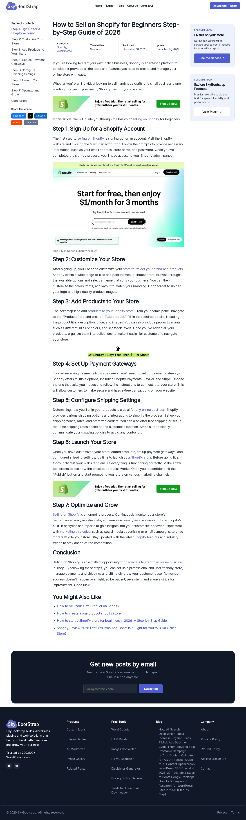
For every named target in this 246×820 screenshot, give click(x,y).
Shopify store (141, 457)
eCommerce (64, 50)
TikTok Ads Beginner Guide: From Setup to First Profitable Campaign (177, 747)
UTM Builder (120, 739)
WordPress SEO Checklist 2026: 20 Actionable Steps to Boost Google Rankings (177, 773)
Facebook (18, 115)
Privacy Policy (210, 739)
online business (153, 410)
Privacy (222, 812)
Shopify (61, 47)
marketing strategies (75, 531)
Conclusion (19, 100)
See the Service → (212, 58)
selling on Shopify (146, 119)
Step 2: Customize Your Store (27, 41)
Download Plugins (225, 6)
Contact (206, 768)
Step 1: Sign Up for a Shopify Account (25, 31)
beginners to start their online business (154, 562)
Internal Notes (76, 739)
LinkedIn (40, 115)
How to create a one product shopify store (89, 613)
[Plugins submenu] (115, 6)
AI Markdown (76, 749)
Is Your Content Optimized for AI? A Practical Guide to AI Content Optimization (177, 760)
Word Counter (121, 729)
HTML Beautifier (122, 759)
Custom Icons (76, 729)
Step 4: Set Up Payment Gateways (28, 62)
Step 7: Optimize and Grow (25, 92)
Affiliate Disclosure (213, 759)
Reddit (16, 122)
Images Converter (123, 749)
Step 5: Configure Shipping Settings (23, 72)
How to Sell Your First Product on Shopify (88, 606)
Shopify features (147, 537)
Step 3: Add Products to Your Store (27, 51)
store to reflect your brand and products (153, 269)
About (205, 729)
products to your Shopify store (111, 311)
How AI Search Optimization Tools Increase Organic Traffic (175, 734)
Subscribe (151, 689)
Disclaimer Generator (125, 768)
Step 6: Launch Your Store (25, 82)
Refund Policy (210, 749)
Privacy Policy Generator (128, 778)
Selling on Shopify (66, 514)
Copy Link (31, 122)
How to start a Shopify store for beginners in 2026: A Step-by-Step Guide (112, 620)
